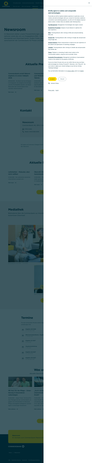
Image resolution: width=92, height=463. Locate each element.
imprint (82, 71)
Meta (49, 32)
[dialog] (46, 231)
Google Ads (51, 37)
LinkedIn (50, 47)
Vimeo (50, 52)
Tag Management (52, 24)
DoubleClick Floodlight (54, 27)
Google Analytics (52, 42)
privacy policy (70, 71)
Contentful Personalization (55, 57)
